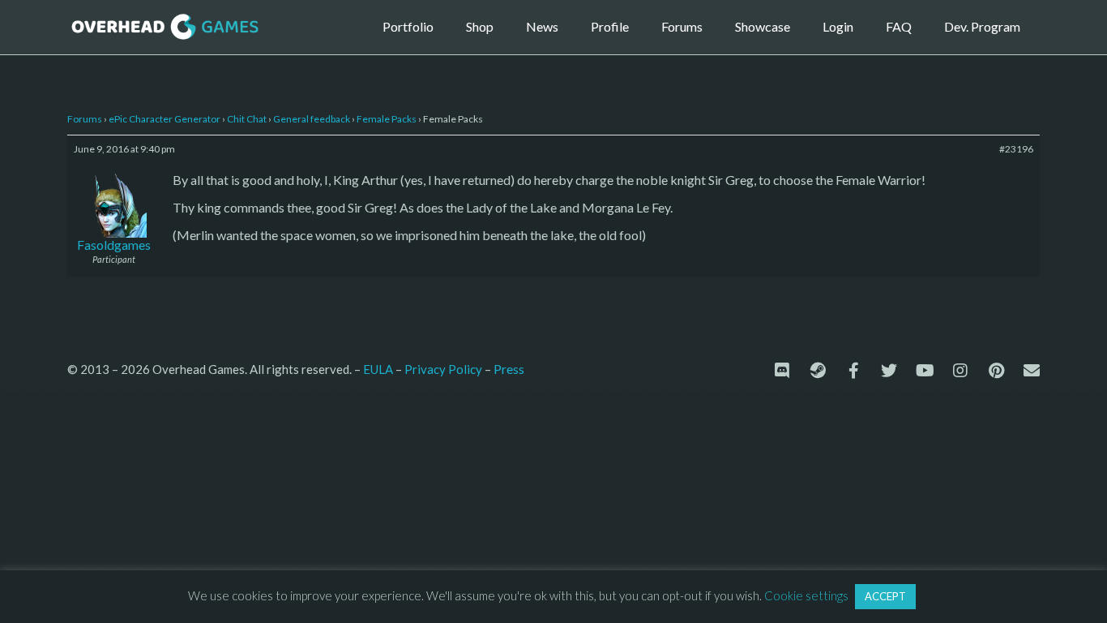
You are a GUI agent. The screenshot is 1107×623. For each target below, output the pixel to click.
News (542, 26)
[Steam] (818, 371)
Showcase (762, 26)
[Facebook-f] (853, 371)
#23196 (1016, 149)
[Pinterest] (996, 371)
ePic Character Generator (164, 119)
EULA (378, 369)
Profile (610, 26)
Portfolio (408, 26)
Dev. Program (982, 26)
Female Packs (387, 119)
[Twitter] (889, 371)
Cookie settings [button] (806, 595)
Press (509, 368)
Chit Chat (247, 119)
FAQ (899, 26)
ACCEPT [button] (885, 596)
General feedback (311, 119)
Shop (480, 26)
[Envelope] (1032, 371)
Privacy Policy (443, 369)
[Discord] (782, 371)
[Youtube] (925, 371)
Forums (682, 26)
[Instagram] (960, 371)
